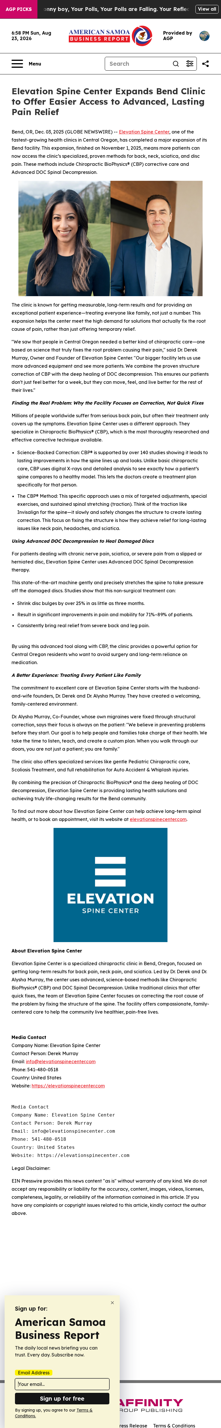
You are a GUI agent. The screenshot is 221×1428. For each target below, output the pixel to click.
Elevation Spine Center (144, 132)
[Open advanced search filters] (190, 63)
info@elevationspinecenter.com (61, 1061)
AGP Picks (19, 9)
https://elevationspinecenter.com (68, 1086)
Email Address (33, 1373)
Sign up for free (62, 1398)
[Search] (176, 63)
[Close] (112, 1302)
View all (207, 9)
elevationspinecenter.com (158, 819)
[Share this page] (205, 63)
